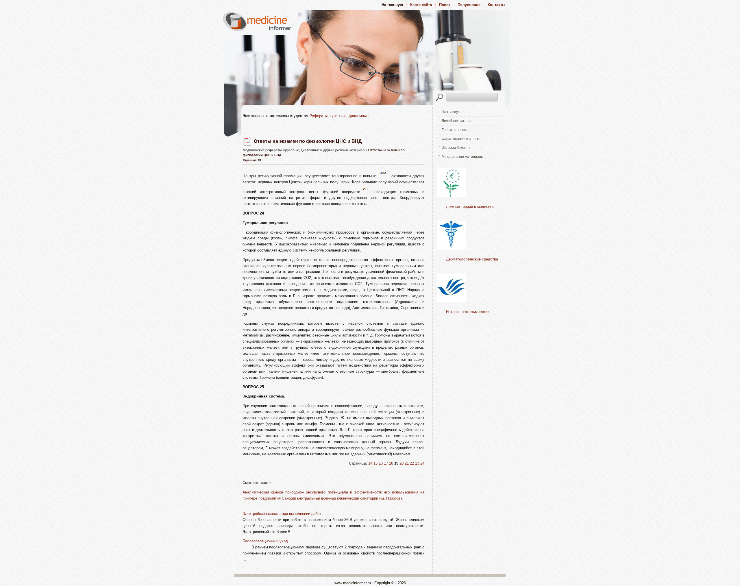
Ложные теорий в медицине (470, 206)
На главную (451, 112)
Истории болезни (456, 148)
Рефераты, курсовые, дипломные (339, 116)
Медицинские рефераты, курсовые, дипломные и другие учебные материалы (305, 150)
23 (417, 463)
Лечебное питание (457, 121)
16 (381, 463)
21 (407, 463)
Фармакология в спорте (461, 139)
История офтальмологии (467, 312)
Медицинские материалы (463, 157)
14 (370, 463)
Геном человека (455, 130)
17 (386, 463)
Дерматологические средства (472, 259)
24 (422, 463)
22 (412, 463)
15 (375, 463)
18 (391, 463)
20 (401, 463)
